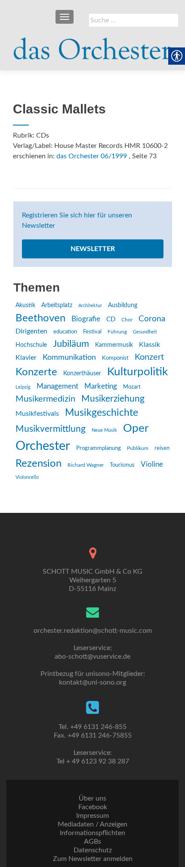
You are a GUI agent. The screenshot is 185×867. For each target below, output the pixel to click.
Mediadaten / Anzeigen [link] (92, 824)
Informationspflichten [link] (92, 832)
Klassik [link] (149, 344)
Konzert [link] (149, 357)
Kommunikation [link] (69, 357)
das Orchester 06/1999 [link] (91, 156)
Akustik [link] (25, 305)
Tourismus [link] (122, 465)
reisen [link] (162, 448)
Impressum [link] (92, 815)
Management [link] (57, 386)
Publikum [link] (137, 448)
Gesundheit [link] (145, 332)
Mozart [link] (132, 387)
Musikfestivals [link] (37, 413)
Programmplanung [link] (98, 448)
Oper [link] (135, 428)
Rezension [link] (38, 464)
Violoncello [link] (27, 477)
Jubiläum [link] (71, 344)
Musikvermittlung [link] (50, 429)
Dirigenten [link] (31, 331)
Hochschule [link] (31, 345)
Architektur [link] (90, 305)
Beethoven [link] (40, 318)
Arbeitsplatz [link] (56, 305)
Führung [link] (117, 331)
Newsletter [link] (93, 248)
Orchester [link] (42, 446)
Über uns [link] (92, 798)
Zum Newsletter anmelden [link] (93, 858)
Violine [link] (152, 464)
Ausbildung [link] (122, 305)
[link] (92, 45)
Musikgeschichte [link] (101, 413)
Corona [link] (152, 318)
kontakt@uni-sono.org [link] (92, 682)
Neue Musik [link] (104, 430)
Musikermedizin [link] (45, 399)
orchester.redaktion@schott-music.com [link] (93, 630)
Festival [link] (92, 331)
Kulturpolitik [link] (137, 371)
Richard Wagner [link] (86, 465)
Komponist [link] (115, 358)
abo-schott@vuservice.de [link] (92, 656)
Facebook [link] (92, 807)
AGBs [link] (92, 841)
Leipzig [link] (23, 387)
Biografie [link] (85, 319)
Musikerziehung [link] (113, 398)
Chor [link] (127, 319)
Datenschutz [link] (93, 850)
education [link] (65, 331)
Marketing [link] (100, 386)
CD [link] (110, 319)
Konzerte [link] (36, 372)
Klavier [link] (26, 357)
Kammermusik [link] (114, 345)
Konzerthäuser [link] (82, 374)
